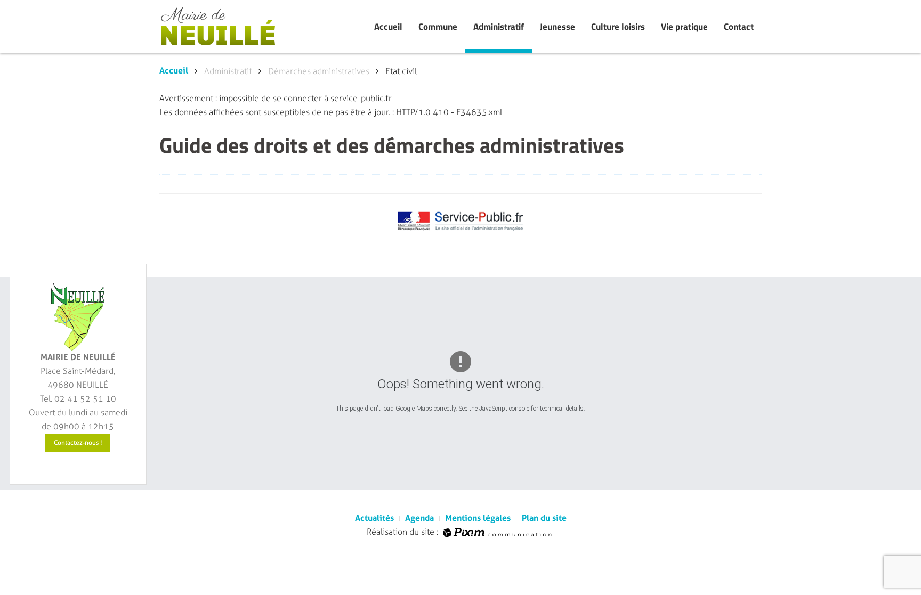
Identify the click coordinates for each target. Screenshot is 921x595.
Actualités (374, 518)
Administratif (498, 27)
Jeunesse (557, 27)
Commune (437, 27)
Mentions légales (478, 518)
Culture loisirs (618, 27)
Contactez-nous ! (78, 442)
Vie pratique (684, 27)
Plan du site (544, 518)
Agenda (419, 518)
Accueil (388, 27)
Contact (739, 27)
